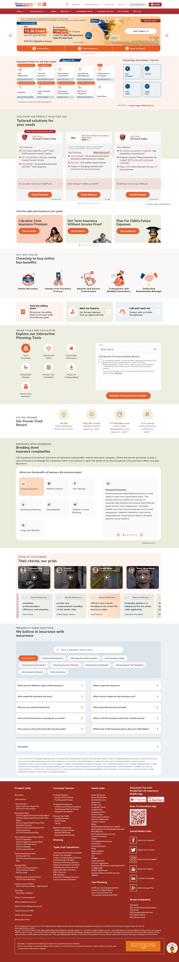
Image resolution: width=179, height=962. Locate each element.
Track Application (137, 5)
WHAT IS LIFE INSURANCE (120, 761)
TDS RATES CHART (53, 769)
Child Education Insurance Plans (28, 877)
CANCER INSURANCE (86, 761)
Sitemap (58, 839)
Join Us (121, 5)
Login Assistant (97, 861)
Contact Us (96, 844)
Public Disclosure (92, 5)
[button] (67, 4)
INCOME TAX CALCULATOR (142, 759)
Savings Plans (20, 865)
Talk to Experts (90, 48)
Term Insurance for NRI (24, 911)
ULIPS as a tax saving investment (105, 888)
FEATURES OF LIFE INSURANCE (104, 767)
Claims (94, 839)
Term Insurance (57, 672)
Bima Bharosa (59, 772)
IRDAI (93, 824)
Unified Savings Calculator (64, 860)
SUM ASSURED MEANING (50, 767)
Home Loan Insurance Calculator (66, 865)
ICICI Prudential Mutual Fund (141, 912)
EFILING (44, 764)
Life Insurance (28, 658)
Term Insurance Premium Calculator (67, 853)
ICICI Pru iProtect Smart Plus (27, 806)
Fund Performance (99, 836)
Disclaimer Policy (98, 812)
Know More (42, 48)
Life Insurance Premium (97, 665)
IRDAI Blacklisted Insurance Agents (105, 827)
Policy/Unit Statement (64, 811)
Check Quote (29, 231)
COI (92, 856)
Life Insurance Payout (32, 672)
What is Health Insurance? (26, 902)
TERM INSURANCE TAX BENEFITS (131, 767)
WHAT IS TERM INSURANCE (119, 759)
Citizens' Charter (98, 822)
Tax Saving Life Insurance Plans (104, 895)
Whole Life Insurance (52, 658)
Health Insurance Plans (24, 884)
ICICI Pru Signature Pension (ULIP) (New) (32, 815)
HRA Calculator (59, 872)
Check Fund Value (62, 818)
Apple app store (156, 799)
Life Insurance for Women (65, 665)
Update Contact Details (64, 830)
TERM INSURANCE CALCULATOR (42, 761)
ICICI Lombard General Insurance (143, 908)
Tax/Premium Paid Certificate (67, 809)
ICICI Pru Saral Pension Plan (27, 832)
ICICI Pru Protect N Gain (25, 809)
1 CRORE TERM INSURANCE (139, 764)
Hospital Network (98, 846)
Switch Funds (60, 821)
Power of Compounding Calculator (67, 858)
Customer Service (63, 788)
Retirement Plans (22, 813)
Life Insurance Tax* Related (129, 665)
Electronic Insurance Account (103, 834)
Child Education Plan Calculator (66, 867)
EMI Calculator (59, 875)
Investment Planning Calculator (66, 877)
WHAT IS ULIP (34, 764)
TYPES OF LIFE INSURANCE (73, 769)
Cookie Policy (96, 810)
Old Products (96, 853)
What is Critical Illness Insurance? (28, 906)
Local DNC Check (98, 807)
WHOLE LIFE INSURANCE (74, 764)
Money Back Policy (22, 919)
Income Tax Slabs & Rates (102, 890)
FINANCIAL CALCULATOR (66, 761)
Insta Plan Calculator (24, 893)
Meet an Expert (137, 48)
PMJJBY (94, 858)
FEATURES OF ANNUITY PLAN (119, 769)
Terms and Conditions (100, 817)
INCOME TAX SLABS (93, 764)
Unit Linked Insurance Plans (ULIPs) (29, 837)
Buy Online (19, 795)
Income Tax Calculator (62, 855)
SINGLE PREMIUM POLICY (46, 759)
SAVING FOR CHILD (140, 769)
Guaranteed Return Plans (25, 853)
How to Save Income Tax (101, 893)
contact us (109, 5)
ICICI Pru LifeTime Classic (26, 844)
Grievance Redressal (100, 819)
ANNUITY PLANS (101, 761)
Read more (21, 463)
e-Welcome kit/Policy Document (68, 807)
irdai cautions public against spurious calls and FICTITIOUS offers (143, 946)
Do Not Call (96, 805)
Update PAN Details (63, 832)
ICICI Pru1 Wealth (23, 847)
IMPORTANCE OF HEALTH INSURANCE (76, 767)
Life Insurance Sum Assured (83, 658)
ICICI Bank (134, 905)
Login (157, 4)
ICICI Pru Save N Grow (25, 849)
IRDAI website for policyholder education (108, 829)
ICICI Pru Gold (21, 872)
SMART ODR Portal (99, 870)
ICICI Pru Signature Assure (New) (29, 842)
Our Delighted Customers (101, 841)
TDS (104, 764)
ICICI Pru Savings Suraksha (27, 868)
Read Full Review (35, 597)
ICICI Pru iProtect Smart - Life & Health (32, 886)
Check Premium (40, 194)
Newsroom (95, 802)
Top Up (57, 823)
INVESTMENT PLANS (79, 759)
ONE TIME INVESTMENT (98, 759)
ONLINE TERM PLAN (43, 772)
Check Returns (89, 194)
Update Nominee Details (65, 835)
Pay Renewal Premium (64, 800)
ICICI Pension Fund (137, 917)
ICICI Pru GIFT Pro (23, 856)
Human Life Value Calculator (64, 870)
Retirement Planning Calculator (66, 862)
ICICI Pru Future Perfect (25, 870)
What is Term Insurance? (25, 897)
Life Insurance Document (34, 665)
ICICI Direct (134, 910)
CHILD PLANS (39, 769)
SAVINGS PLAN (63, 759)
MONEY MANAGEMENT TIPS (96, 769)
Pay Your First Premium (64, 797)
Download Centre (98, 800)
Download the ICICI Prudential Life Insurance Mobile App (144, 790)
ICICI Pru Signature (23, 839)
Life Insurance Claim (114, 658)
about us (76, 5)
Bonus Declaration (99, 797)
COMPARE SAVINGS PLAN (118, 764)
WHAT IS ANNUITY (56, 764)
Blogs (93, 848)
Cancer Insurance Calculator (64, 879)
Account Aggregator (100, 863)
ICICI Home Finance (137, 915)
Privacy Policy (97, 814)
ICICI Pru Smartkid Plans (26, 879)
